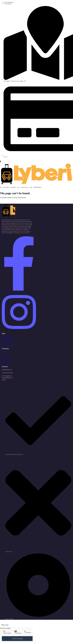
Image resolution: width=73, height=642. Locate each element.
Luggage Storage (24, 187)
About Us (5, 354)
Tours (18, 187)
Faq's (3, 357)
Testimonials (6, 364)
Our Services (6, 361)
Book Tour (5, 342)
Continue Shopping (17, 638)
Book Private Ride (7, 336)
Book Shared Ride (7, 339)
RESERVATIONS (37, 187)
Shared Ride (13, 187)
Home (4, 351)
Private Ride (6, 187)
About (31, 187)
